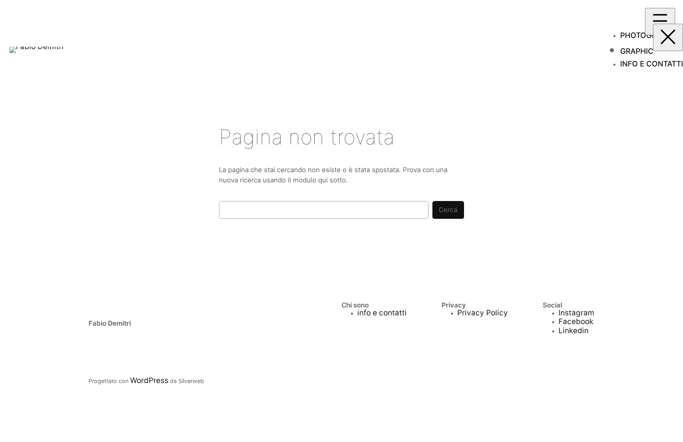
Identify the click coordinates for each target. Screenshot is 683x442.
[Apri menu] (660, 21)
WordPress (149, 380)
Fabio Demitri (110, 323)
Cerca (448, 210)
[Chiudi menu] (668, 37)
